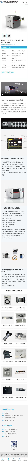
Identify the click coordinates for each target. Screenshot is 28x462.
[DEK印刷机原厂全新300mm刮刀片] (7, 318)
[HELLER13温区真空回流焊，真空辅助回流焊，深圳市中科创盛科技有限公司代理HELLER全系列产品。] (20, 372)
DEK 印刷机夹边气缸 (7, 379)
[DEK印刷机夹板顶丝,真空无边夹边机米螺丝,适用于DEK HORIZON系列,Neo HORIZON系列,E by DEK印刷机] (20, 318)
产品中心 (9, 47)
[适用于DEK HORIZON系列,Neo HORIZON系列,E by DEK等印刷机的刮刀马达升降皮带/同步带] (20, 354)
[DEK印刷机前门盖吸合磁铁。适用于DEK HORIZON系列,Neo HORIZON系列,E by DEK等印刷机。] (7, 354)
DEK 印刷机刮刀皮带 (20, 361)
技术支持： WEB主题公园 (21, 456)
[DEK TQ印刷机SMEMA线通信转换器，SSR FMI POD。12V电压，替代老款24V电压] (20, 300)
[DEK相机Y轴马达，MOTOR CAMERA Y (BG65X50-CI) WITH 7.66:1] (20, 390)
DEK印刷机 (5, 47)
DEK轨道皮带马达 (7, 343)
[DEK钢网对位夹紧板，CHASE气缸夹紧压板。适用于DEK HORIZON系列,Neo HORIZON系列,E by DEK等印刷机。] (20, 336)
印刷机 (12, 72)
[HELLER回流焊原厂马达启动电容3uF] (7, 390)
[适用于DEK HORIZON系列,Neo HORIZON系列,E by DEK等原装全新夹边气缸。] (7, 372)
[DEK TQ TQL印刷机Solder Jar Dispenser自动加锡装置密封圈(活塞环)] (7, 300)
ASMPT (3, 72)
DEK (8, 72)
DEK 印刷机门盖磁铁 (7, 361)
